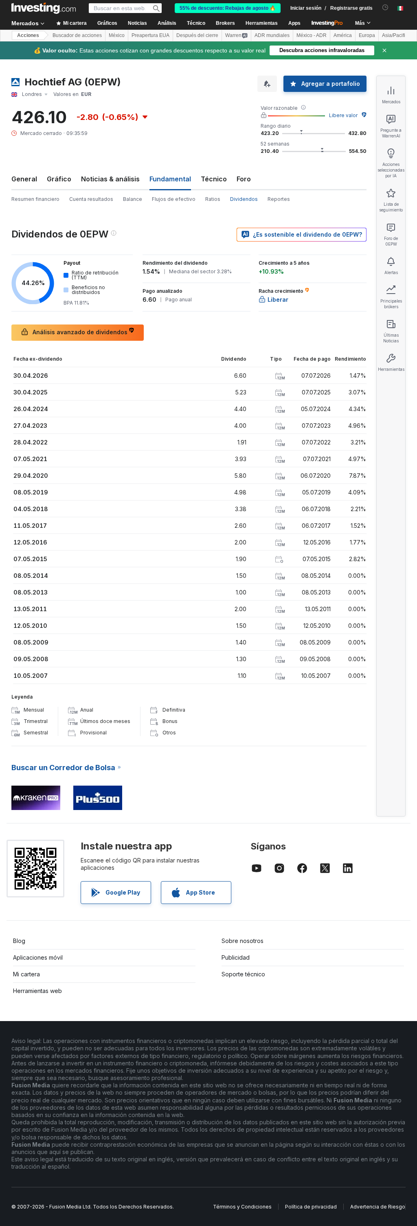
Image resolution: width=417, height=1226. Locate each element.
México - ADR (311, 35)
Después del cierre (197, 35)
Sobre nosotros (242, 940)
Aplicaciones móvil (38, 957)
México (117, 35)
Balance (132, 199)
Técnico (214, 179)
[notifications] (385, 7)
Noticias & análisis (110, 179)
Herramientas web (37, 990)
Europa (367, 35)
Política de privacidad (311, 1207)
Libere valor (343, 115)
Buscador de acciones (77, 35)
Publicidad (236, 957)
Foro (244, 179)
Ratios (212, 199)
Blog (19, 940)
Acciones (28, 35)
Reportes (279, 199)
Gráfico (59, 179)
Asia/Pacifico (396, 35)
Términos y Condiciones (242, 1207)
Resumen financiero (35, 199)
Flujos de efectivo (173, 199)
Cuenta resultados (91, 199)
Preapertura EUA (150, 35)
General (24, 179)
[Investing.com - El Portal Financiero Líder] (43, 8)
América (343, 35)
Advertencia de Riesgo (377, 1207)
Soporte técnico (243, 974)
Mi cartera (26, 974)
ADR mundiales (272, 35)
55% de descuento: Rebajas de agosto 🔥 (228, 8)
